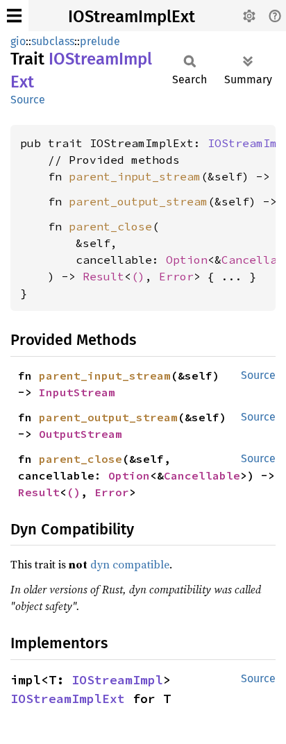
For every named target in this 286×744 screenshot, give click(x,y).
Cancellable (202, 475)
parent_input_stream (135, 176)
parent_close (110, 226)
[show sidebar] (14, 15)
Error (176, 276)
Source (27, 99)
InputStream (77, 392)
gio (18, 41)
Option (187, 260)
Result (103, 276)
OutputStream (80, 434)
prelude (100, 41)
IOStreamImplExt (131, 16)
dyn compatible (129, 564)
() (138, 276)
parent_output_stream (138, 201)
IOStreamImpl (117, 680)
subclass (52, 41)
